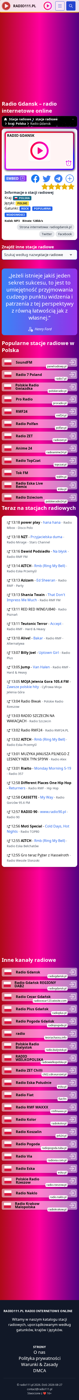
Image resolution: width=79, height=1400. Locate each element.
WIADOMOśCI (15, 215)
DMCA (39, 1370)
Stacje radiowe (20, 119)
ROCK (25, 208)
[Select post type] (54, 254)
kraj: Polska (17, 123)
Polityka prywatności (40, 1358)
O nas (39, 1352)
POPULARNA (42, 208)
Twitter (47, 234)
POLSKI (22, 203)
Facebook (65, 234)
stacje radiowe (46, 119)
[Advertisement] (39, 51)
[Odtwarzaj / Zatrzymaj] (48, 6)
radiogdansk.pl (61, 227)
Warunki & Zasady (39, 1364)
